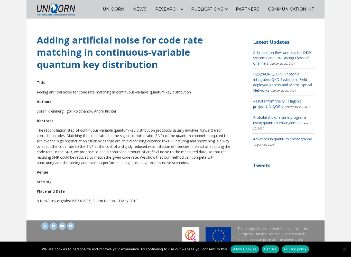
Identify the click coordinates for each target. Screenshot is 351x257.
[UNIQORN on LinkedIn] (53, 226)
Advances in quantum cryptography (282, 138)
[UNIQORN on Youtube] (62, 226)
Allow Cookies (244, 249)
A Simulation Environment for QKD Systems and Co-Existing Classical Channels (282, 58)
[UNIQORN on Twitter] (45, 226)
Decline (270, 249)
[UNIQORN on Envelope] (70, 226)
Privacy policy (295, 249)
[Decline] (344, 249)
